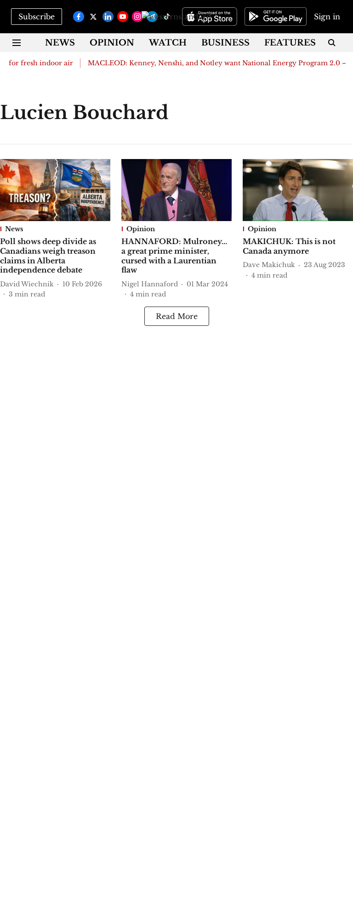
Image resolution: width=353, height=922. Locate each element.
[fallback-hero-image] (55, 190)
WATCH (168, 43)
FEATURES (290, 43)
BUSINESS (225, 43)
